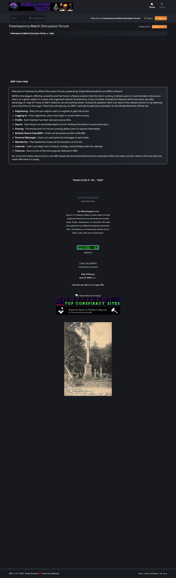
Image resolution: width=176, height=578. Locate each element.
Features (20, 150)
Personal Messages (25, 137)
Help (140, 573)
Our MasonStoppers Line (88, 211)
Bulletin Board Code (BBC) (29, 133)
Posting (19, 128)
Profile (18, 119)
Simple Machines (31, 573)
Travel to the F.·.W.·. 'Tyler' (88, 180)
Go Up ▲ (163, 573)
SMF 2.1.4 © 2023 (16, 573)
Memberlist (21, 141)
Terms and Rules (151, 573)
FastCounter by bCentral (88, 267)
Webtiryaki (55, 573)
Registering (21, 111)
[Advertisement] (88, 56)
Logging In (21, 115)
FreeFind (92, 201)
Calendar (20, 146)
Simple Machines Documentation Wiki (94, 156)
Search (19, 124)
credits (137, 156)
